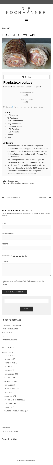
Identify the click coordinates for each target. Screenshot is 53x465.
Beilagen (8, 355)
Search (26, 309)
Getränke (9, 385)
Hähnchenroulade (10, 329)
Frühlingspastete (13, 197)
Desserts (8, 359)
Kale (15, 439)
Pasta (7, 392)
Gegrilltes (17, 183)
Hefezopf (6, 336)
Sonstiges (9, 396)
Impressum (6, 428)
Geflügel (8, 377)
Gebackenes (10, 374)
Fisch (7, 366)
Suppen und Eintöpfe (13, 400)
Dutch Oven (10, 363)
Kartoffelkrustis (9, 340)
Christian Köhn (12, 181)
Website (5, 244)
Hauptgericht (25, 183)
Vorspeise (9, 407)
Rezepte (32, 183)
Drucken (27, 77)
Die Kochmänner (26, 10)
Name (4, 223)
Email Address (8, 233)
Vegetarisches (11, 403)
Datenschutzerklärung (10, 431)
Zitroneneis (7, 332)
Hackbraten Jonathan (11, 325)
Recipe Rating (7, 256)
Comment (5, 261)
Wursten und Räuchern (15, 411)
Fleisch (13, 183)
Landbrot (43, 197)
